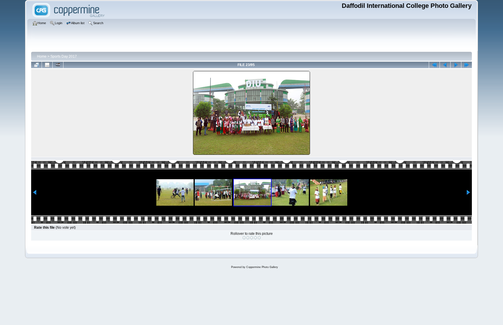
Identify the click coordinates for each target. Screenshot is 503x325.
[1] (244, 238)
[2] (248, 238)
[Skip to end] (466, 65)
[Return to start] (434, 65)
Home (42, 56)
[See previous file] (445, 65)
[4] (255, 238)
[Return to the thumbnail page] (36, 65)
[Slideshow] (58, 65)
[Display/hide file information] (47, 65)
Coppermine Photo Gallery (262, 267)
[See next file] (456, 65)
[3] (252, 238)
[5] (259, 238)
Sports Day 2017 (63, 56)
